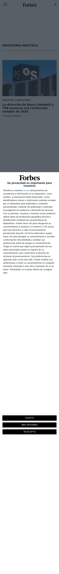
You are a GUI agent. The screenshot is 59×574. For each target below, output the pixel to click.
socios (26, 190)
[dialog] (29, 373)
